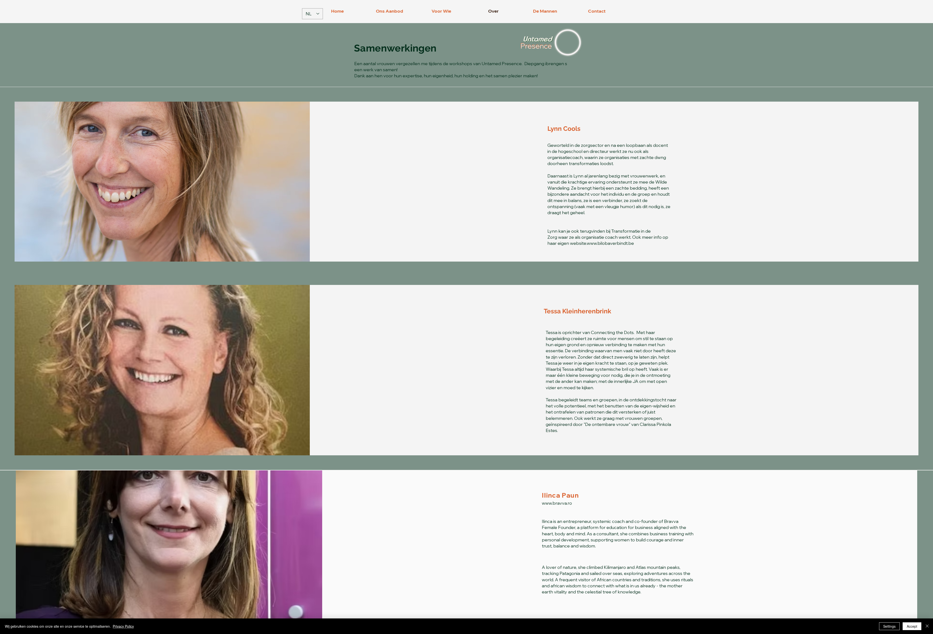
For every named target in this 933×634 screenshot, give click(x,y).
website (578, 243)
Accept (912, 626)
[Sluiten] (927, 626)
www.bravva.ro (557, 503)
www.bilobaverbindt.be (610, 243)
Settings (889, 626)
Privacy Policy (123, 626)
